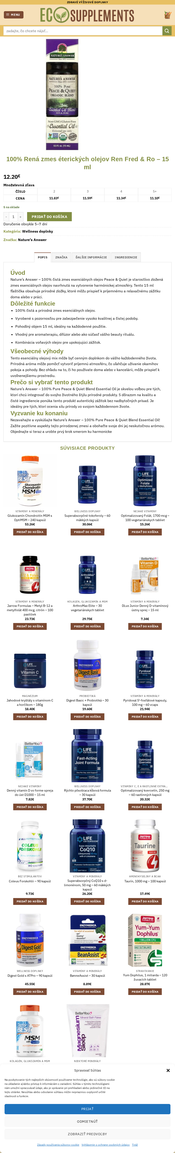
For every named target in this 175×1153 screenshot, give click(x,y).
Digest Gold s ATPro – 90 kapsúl (30, 976)
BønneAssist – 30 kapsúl (87, 976)
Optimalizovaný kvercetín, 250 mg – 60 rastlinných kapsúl (145, 792)
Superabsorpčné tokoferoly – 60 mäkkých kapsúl (87, 518)
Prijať (87, 1109)
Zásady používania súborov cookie (58, 1144)
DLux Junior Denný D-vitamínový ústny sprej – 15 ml (145, 608)
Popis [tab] (42, 257)
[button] (168, 1070)
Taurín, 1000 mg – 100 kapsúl (145, 881)
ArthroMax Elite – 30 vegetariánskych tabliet (87, 608)
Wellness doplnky (37, 231)
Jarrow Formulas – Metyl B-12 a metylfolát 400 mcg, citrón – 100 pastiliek (30, 610)
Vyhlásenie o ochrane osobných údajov (106, 1144)
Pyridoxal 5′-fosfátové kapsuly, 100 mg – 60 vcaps (145, 702)
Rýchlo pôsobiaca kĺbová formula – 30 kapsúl (87, 792)
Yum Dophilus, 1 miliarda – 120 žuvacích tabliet (145, 977)
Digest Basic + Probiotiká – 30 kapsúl (87, 702)
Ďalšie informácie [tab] (91, 257)
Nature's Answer (32, 239)
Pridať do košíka (49, 216)
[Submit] (167, 30)
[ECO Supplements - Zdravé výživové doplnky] (87, 14)
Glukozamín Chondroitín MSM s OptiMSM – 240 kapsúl (30, 518)
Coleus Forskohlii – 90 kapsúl (30, 881)
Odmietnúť (87, 1121)
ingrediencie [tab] (126, 257)
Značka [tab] (61, 257)
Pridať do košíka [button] (30, 532)
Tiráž (135, 1144)
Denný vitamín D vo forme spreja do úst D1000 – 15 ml (30, 792)
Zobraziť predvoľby (87, 1134)
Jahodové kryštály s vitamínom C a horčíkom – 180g (30, 702)
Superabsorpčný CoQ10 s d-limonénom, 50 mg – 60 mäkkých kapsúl (87, 885)
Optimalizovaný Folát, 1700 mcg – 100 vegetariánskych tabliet (145, 518)
